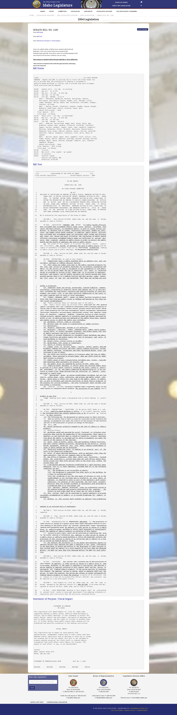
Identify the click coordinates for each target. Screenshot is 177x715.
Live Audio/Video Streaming (126, 11)
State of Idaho (121, 2)
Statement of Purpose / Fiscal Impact (48, 41)
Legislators (75, 11)
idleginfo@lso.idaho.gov (104, 698)
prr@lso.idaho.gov (74, 698)
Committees (62, 11)
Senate (42, 11)
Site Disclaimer (117, 710)
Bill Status (40, 32)
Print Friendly (142, 29)
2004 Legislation (87, 15)
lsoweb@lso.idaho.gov (139, 698)
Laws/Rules (88, 11)
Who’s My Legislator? (121, 6)
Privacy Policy (129, 710)
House (51, 11)
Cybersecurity (142, 710)
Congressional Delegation (57, 702)
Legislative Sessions (104, 11)
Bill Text (39, 36)
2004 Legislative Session (67, 15)
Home (32, 15)
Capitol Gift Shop (36, 702)
